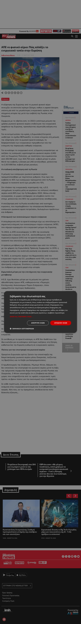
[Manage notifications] (4, 619)
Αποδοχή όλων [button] (60, 323)
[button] (40, 317)
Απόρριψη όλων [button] (38, 323)
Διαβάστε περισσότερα (56, 313)
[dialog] (40, 312)
